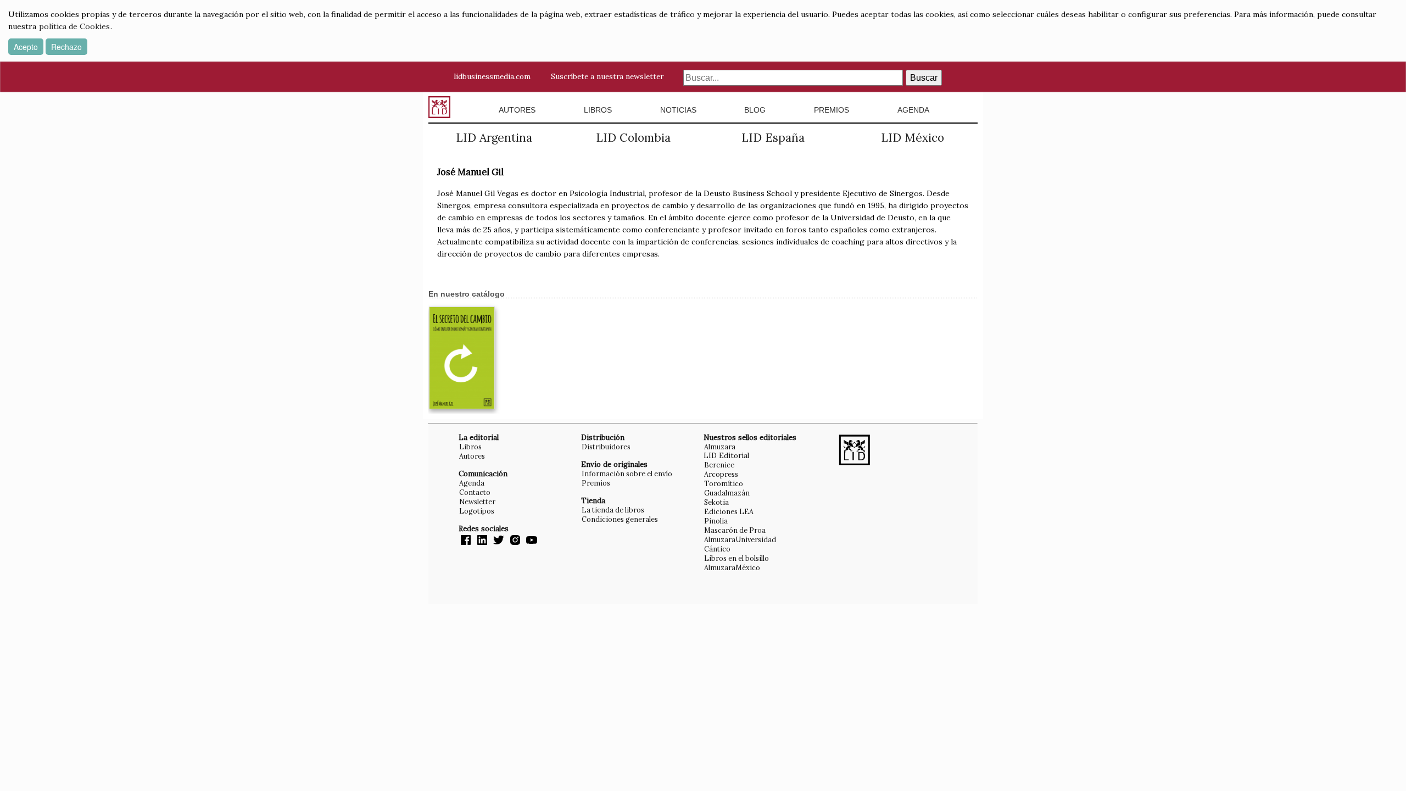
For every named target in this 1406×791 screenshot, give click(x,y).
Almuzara (719, 446)
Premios (831, 109)
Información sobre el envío (627, 473)
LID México (912, 137)
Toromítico (723, 483)
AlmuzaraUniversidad (740, 539)
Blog (755, 109)
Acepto (26, 46)
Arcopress (721, 474)
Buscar (924, 77)
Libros (598, 109)
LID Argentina (494, 137)
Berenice (719, 464)
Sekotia (716, 502)
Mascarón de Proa (735, 530)
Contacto (474, 492)
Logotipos (476, 510)
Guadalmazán (727, 492)
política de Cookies (74, 26)
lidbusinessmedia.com (492, 76)
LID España (773, 137)
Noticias (678, 109)
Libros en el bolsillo (736, 558)
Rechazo (66, 46)
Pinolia (716, 520)
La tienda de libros (613, 509)
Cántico (717, 548)
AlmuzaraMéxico (732, 567)
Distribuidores (606, 446)
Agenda (913, 109)
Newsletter (477, 501)
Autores (517, 109)
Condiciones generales (620, 519)
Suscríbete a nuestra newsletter (607, 76)
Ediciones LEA (729, 511)
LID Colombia (633, 137)
